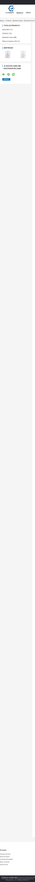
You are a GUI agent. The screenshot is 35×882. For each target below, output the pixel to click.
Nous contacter (5, 862)
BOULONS (5, 30)
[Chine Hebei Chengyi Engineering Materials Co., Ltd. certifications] (7, 54)
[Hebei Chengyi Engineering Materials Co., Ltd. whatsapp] (9, 74)
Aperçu (2, 20)
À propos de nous (5, 854)
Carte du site (4, 864)
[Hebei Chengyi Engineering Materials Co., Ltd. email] (4, 74)
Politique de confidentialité (9, 877)
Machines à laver (18, 20)
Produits (19, 12)
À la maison (10, 12)
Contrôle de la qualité (6, 859)
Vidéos (28, 12)
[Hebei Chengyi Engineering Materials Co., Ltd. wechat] (14, 74)
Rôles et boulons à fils (9, 41)
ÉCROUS (5, 33)
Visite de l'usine (5, 856)
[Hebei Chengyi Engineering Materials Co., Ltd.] (17, 8)
